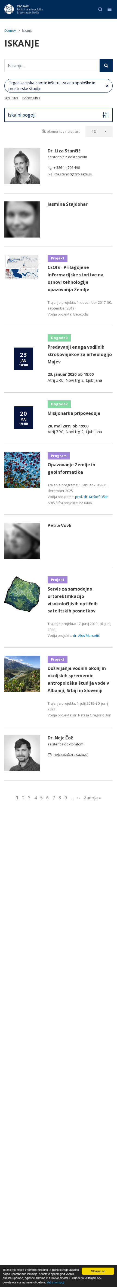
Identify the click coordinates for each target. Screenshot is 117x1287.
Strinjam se (98, 1271)
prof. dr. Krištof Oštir (91, 496)
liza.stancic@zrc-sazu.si (73, 174)
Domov (10, 30)
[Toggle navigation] (109, 9)
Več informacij (55, 1282)
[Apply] (106, 65)
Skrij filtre (11, 98)
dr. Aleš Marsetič (86, 635)
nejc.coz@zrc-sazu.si (71, 754)
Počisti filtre (31, 98)
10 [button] (93, 131)
